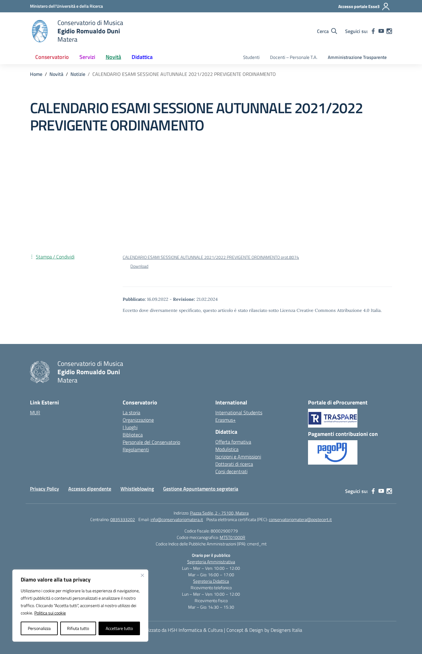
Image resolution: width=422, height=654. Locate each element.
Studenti (251, 57)
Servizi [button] (87, 57)
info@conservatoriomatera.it (176, 519)
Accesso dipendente (89, 488)
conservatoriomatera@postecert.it (300, 519)
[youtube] (381, 31)
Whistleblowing (137, 488)
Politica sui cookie (50, 613)
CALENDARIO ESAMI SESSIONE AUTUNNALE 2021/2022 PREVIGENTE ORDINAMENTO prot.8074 (211, 257)
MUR (35, 412)
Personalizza (39, 628)
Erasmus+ (225, 420)
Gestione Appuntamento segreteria (200, 488)
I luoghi (130, 427)
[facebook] (373, 31)
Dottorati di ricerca (234, 464)
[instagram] (389, 31)
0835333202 (122, 519)
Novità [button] (113, 57)
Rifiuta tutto (78, 628)
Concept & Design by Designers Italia (264, 630)
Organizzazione (138, 420)
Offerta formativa (233, 441)
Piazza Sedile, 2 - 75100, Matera (219, 513)
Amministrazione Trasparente (357, 57)
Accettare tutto (119, 628)
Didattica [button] (142, 57)
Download (139, 266)
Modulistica (226, 449)
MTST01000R (232, 537)
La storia (131, 412)
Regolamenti (136, 449)
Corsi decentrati (231, 471)
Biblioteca (133, 434)
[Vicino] (142, 575)
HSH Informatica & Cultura (195, 630)
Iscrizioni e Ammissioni (238, 456)
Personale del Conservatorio (151, 442)
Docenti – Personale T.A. (293, 57)
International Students (238, 412)
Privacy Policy (44, 488)
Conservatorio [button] (52, 57)
